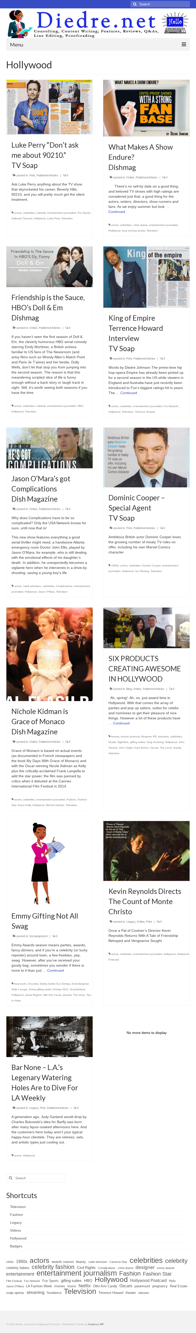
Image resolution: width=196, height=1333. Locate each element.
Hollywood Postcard (148, 1280)
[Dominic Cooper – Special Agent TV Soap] (146, 457)
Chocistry (33, 983)
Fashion (71, 799)
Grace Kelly (24, 805)
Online (130, 177)
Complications (64, 586)
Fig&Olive (123, 742)
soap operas (15, 1293)
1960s (21, 1261)
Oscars (154, 747)
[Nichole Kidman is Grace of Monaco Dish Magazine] (49, 654)
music (71, 1286)
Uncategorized (38, 936)
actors (17, 212)
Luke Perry (53, 218)
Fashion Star (157, 1273)
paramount (142, 1286)
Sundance (54, 1293)
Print (32, 175)
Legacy (130, 921)
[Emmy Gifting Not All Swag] (49, 863)
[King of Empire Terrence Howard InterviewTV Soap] (146, 277)
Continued (116, 212)
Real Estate (178, 1286)
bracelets (163, 736)
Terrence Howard (145, 411)
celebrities (29, 212)
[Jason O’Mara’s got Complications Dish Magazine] (49, 448)
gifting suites (137, 742)
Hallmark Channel (21, 218)
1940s (115, 565)
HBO (80, 406)
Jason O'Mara (46, 591)
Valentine (113, 753)
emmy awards (166, 1267)
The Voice (79, 995)
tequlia (177, 747)
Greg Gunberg (155, 742)
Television (67, 218)
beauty (115, 736)
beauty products (130, 736)
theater (131, 1293)
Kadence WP (96, 1324)
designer (145, 1267)
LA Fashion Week (39, 1286)
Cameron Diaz (118, 1261)
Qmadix (67, 995)
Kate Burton (141, 747)
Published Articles (47, 175)
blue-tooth (20, 983)
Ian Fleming (142, 571)
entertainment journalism (61, 212)
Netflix (85, 1285)
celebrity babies (17, 1268)
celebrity (41, 212)
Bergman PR (148, 736)
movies (59, 1286)
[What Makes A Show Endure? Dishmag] (146, 108)
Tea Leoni (166, 747)
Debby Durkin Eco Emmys (55, 983)
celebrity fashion (53, 1266)
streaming (35, 1292)
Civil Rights (86, 1268)
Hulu (172, 1281)
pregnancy (160, 1286)
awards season (63, 1262)
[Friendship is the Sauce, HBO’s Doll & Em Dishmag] (49, 267)
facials (112, 742)
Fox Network (171, 406)
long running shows (133, 230)
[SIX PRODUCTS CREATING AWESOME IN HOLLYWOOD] (146, 628)
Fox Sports (84, 212)
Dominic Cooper (151, 565)
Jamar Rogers (33, 995)
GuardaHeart (77, 989)
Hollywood (40, 218)
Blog (129, 688)
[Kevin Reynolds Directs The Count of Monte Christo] (146, 851)
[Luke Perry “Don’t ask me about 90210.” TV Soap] (49, 107)
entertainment (20, 1274)
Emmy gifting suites (40, 989)
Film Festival (14, 1280)
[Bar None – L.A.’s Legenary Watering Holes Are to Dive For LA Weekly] (49, 1036)
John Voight (126, 747)
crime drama (140, 225)
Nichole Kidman (55, 805)
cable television (32, 586)
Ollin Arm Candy (52, 995)
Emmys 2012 (60, 989)
